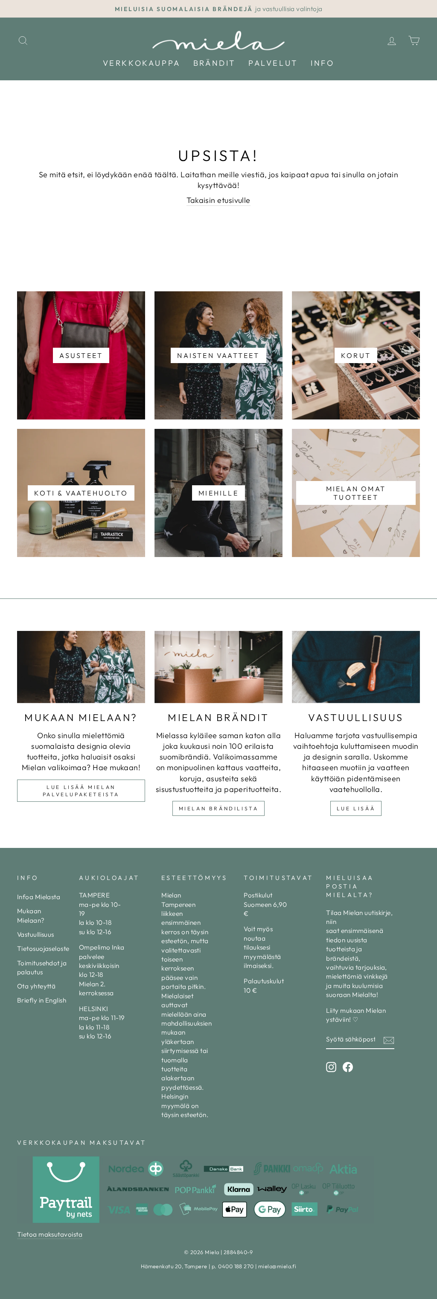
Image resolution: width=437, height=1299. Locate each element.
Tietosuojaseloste (43, 948)
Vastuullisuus (35, 934)
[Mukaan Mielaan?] (81, 667)
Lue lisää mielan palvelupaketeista (81, 791)
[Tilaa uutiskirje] (388, 1040)
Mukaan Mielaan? (31, 915)
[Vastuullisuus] (356, 667)
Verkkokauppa (142, 63)
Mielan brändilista (219, 808)
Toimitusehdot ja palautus (42, 967)
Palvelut (273, 63)
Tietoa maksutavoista (49, 1234)
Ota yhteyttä (36, 986)
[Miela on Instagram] (331, 1067)
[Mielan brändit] (218, 667)
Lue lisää (356, 808)
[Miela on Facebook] (348, 1067)
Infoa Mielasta (38, 897)
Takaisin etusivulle (218, 200)
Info (322, 63)
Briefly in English (41, 1000)
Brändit (214, 63)
